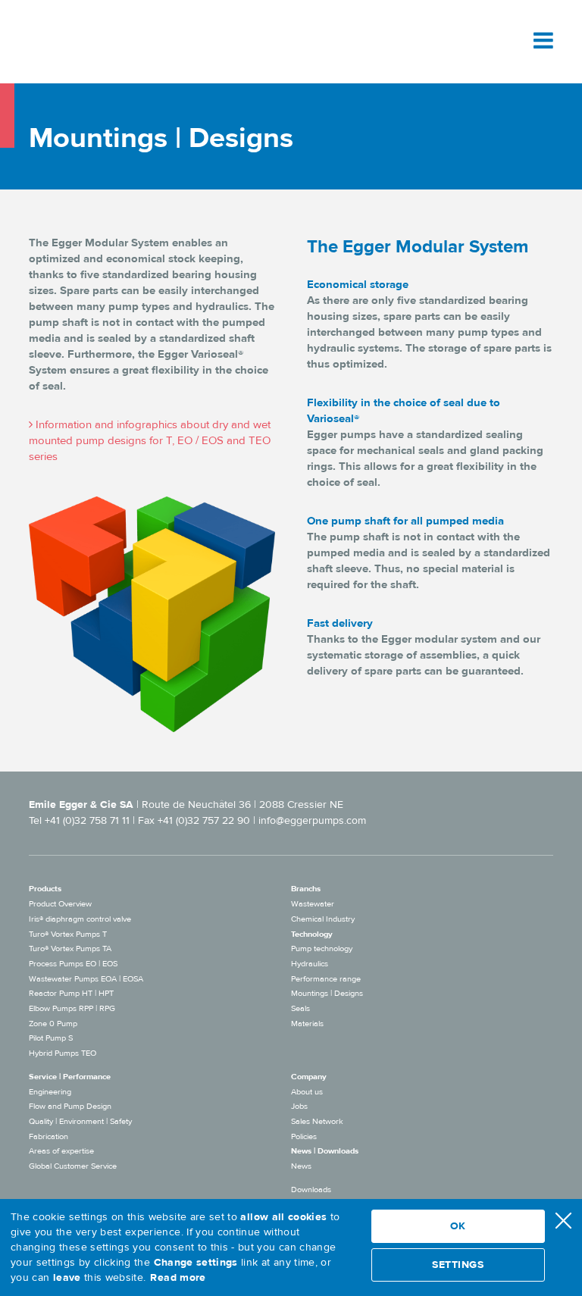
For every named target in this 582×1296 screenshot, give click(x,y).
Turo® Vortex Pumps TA (70, 948)
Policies (304, 1136)
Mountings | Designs (327, 993)
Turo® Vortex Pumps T (68, 934)
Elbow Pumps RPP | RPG (72, 1008)
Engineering (50, 1091)
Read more (177, 1278)
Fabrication (48, 1136)
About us (307, 1091)
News (301, 1166)
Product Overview (60, 903)
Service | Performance (70, 1076)
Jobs (299, 1106)
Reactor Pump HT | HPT (71, 993)
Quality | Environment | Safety (80, 1121)
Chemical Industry (323, 919)
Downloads (311, 1189)
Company (309, 1076)
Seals (300, 1008)
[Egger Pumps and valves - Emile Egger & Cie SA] (98, 41)
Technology (312, 934)
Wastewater (312, 903)
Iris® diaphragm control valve (80, 919)
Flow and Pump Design (70, 1106)
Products (45, 888)
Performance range (326, 979)
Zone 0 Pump (53, 1023)
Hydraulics (309, 963)
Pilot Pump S (51, 1038)
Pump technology (321, 948)
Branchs (306, 888)
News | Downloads (324, 1151)
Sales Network (317, 1121)
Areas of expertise (61, 1151)
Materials (307, 1023)
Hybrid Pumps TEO (62, 1053)
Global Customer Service (73, 1166)
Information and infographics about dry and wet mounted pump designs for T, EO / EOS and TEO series (150, 441)
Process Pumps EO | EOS (73, 963)
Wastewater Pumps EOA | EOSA (86, 979)
